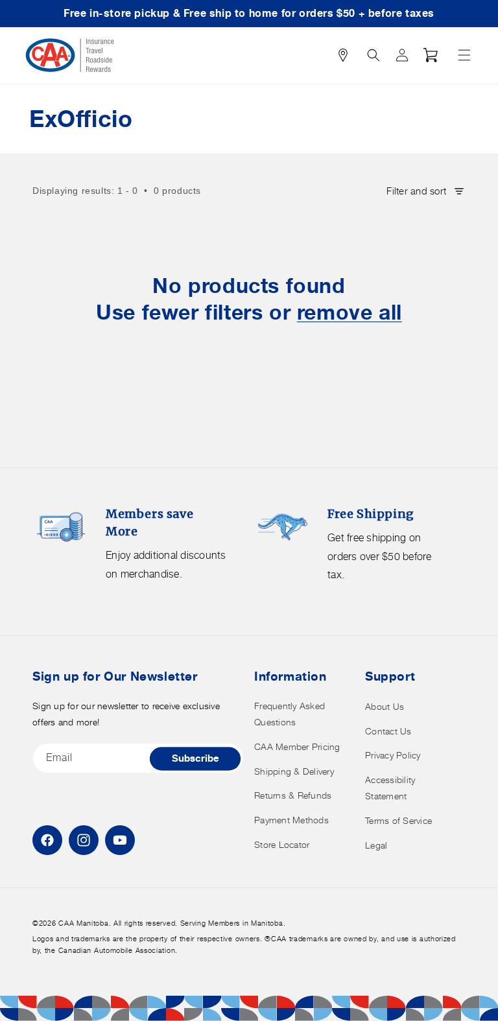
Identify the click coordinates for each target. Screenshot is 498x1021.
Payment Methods (291, 819)
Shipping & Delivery (294, 771)
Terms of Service (398, 820)
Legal (376, 845)
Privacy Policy (393, 754)
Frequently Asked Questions (289, 713)
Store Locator (281, 844)
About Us (384, 706)
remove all (349, 312)
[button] (464, 55)
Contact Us (388, 730)
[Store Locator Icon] (343, 55)
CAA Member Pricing (297, 746)
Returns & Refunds (292, 795)
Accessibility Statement (390, 787)
